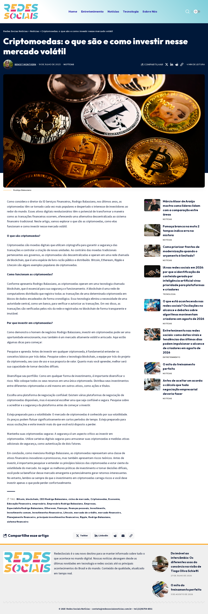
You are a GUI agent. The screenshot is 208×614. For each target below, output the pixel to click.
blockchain (32, 499)
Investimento (97, 508)
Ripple (83, 517)
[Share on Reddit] (176, 64)
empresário (39, 503)
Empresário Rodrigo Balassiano (65, 503)
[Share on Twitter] (166, 64)
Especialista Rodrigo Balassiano (25, 508)
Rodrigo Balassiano (99, 517)
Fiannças (62, 508)
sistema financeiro (17, 521)
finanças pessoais (79, 508)
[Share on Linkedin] (171, 64)
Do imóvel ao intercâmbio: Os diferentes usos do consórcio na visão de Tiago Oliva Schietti (186, 562)
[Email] (123, 535)
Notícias (69, 64)
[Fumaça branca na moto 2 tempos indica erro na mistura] (152, 230)
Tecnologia (169, 294)
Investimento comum (19, 512)
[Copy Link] (181, 64)
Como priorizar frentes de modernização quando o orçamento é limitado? (181, 251)
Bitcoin (21, 499)
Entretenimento (171, 357)
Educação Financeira (19, 503)
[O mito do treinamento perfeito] (152, 368)
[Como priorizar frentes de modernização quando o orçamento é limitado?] (152, 251)
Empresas (90, 503)
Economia (114, 499)
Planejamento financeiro (21, 517)
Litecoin (68, 512)
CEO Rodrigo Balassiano (53, 499)
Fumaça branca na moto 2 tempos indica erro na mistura (181, 230)
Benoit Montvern (25, 64)
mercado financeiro (109, 512)
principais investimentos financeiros (58, 517)
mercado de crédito (85, 512)
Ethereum (50, 508)
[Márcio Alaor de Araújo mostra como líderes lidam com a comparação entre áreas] (152, 205)
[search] (187, 11)
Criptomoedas (99, 499)
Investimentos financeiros (47, 512)
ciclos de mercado (78, 499)
